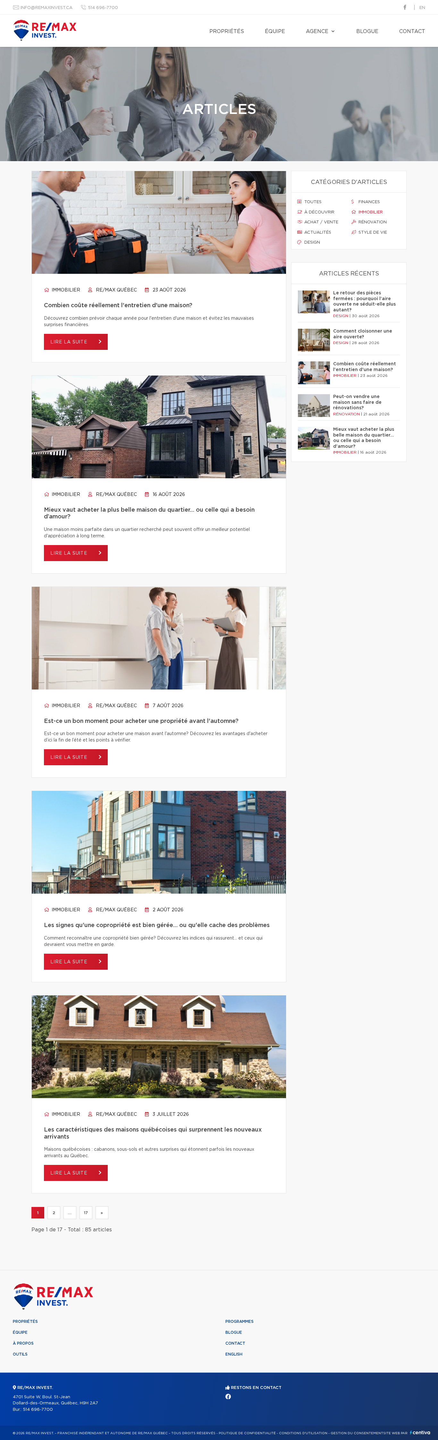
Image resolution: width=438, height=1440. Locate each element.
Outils (20, 1354)
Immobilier (65, 290)
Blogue (367, 31)
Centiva (420, 1432)
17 (86, 1213)
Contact (412, 31)
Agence (317, 31)
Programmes (239, 1321)
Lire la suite (69, 342)
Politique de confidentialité (247, 1433)
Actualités (317, 232)
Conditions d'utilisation (303, 1433)
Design (311, 242)
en (422, 8)
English (233, 1354)
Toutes (312, 202)
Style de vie (372, 232)
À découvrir (318, 212)
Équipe (275, 31)
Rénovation (372, 222)
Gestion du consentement (357, 1433)
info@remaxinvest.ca (46, 8)
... (70, 1213)
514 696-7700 (103, 8)
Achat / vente (320, 222)
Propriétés (226, 31)
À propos (23, 1343)
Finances (368, 202)
